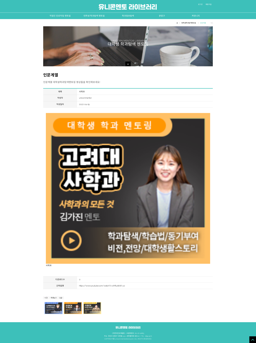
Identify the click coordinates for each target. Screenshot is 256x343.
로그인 (200, 4)
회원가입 (208, 4)
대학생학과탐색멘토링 (188, 23)
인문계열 (203, 23)
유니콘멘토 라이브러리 (128, 7)
